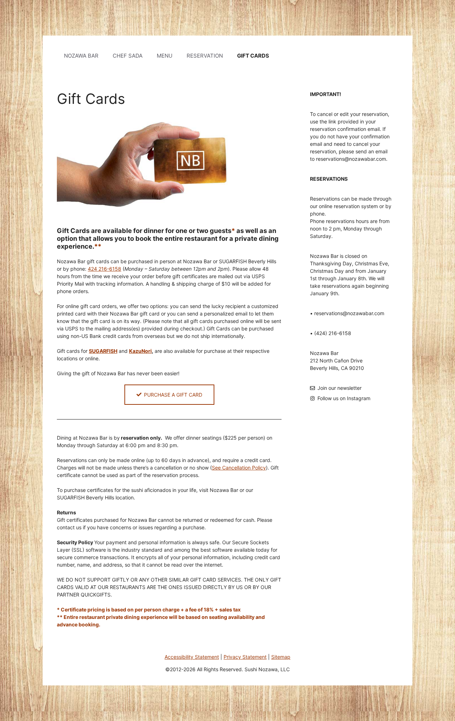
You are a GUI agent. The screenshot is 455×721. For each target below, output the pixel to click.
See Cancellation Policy (239, 468)
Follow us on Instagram (343, 398)
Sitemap (280, 657)
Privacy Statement (245, 657)
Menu (164, 55)
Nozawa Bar (81, 55)
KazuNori (140, 351)
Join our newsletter (339, 388)
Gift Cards (253, 55)
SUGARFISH (103, 351)
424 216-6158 (104, 269)
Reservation (205, 55)
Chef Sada (128, 55)
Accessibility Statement (192, 657)
